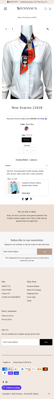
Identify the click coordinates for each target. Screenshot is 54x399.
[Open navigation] (8, 9)
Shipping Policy (32, 293)
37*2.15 (26, 140)
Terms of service (7, 316)
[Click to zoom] (48, 29)
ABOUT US (6, 286)
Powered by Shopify (31, 394)
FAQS (29, 301)
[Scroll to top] (48, 394)
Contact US (6, 293)
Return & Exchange (34, 290)
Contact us (33, 160)
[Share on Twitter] (27, 200)
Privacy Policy (7, 319)
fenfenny (19, 394)
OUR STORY (6, 290)
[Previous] (6, 29)
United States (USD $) (21, 362)
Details (8, 165)
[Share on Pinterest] (31, 200)
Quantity (27, 145)
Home (20, 17)
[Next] (12, 29)
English (6, 362)
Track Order (31, 297)
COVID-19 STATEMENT (11, 297)
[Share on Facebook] (23, 200)
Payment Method (22, 160)
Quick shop (26, 193)
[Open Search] (46, 9)
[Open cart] (50, 9)
